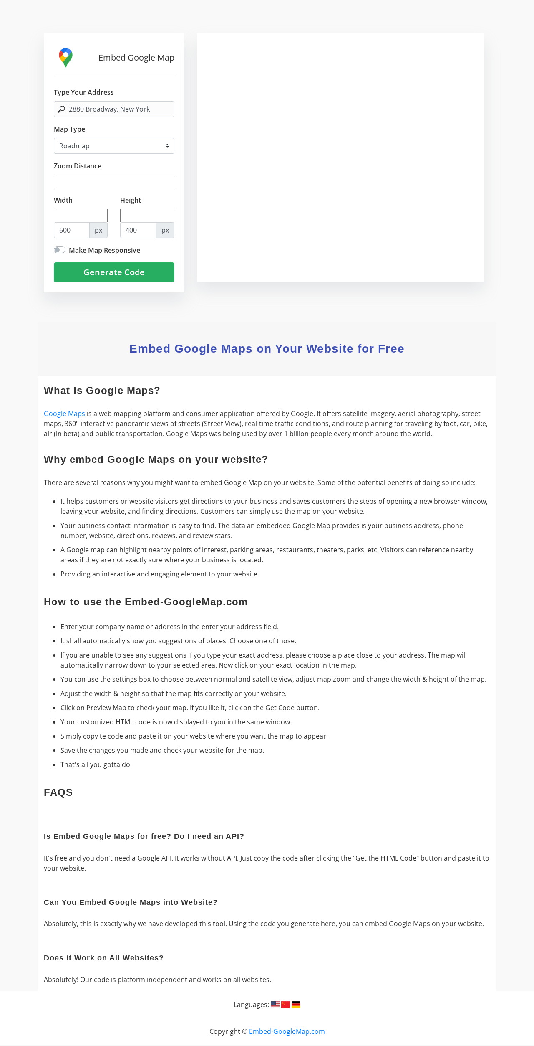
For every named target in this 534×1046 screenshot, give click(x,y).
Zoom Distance (77, 165)
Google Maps (64, 413)
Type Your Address (84, 92)
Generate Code (114, 272)
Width (63, 200)
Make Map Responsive (104, 250)
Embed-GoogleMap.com (287, 1031)
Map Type (69, 129)
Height (130, 200)
